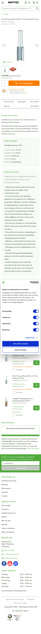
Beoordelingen (35, 106)
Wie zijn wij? (6, 521)
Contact (4, 496)
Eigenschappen (22, 101)
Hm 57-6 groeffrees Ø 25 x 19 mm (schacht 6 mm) (25, 377)
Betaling (5, 484)
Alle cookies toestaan (20, 344)
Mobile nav (3, 2)
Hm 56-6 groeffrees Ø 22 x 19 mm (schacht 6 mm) (25, 354)
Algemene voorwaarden (15, 599)
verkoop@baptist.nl (11, 554)
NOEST (4, 517)
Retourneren (6, 488)
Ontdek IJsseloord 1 (9, 513)
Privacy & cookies (20, 603)
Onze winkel (6, 505)
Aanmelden (21, 468)
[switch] (36, 317)
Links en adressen (8, 528)
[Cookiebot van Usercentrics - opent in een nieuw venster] (30, 282)
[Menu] (21, 614)
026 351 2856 (9, 550)
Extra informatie (34, 101)
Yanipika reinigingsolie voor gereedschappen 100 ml (22, 400)
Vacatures (5, 509)
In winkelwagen (26, 83)
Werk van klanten (8, 532)
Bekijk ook (7, 106)
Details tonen (30, 338)
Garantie (5, 492)
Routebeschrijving (11, 558)
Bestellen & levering (9, 481)
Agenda (4, 524)
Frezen (5, 14)
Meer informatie (33, 448)
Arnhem (24, 93)
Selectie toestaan (20, 350)
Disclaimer (31, 599)
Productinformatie (9, 101)
